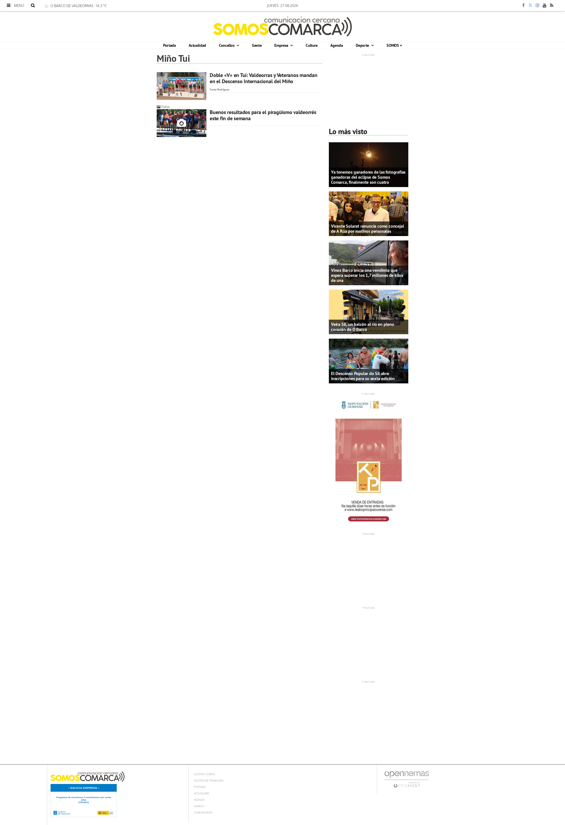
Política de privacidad (208, 780)
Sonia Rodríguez (220, 89)
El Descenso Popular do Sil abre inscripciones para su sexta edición (363, 376)
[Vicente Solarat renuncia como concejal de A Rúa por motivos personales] (368, 213)
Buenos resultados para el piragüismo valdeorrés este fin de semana (263, 115)
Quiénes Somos (204, 774)
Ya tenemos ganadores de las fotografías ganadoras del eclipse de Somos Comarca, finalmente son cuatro (368, 177)
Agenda (336, 45)
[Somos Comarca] (282, 26)
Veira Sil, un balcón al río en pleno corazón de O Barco (362, 326)
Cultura (311, 45)
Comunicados (203, 812)
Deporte (363, 45)
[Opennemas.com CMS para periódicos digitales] (407, 779)
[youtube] (544, 5)
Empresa (281, 45)
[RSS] (551, 5)
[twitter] (530, 5)
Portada (169, 45)
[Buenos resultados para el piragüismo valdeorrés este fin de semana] (181, 123)
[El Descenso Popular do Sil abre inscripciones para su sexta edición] (368, 360)
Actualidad (197, 45)
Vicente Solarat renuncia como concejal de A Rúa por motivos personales (367, 228)
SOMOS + (394, 45)
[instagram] (537, 5)
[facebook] (523, 5)
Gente (257, 45)
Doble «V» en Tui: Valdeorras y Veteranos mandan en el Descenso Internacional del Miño (263, 78)
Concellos (227, 45)
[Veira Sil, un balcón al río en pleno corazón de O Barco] (368, 311)
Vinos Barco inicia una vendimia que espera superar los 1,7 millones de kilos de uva (367, 275)
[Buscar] (33, 5)
